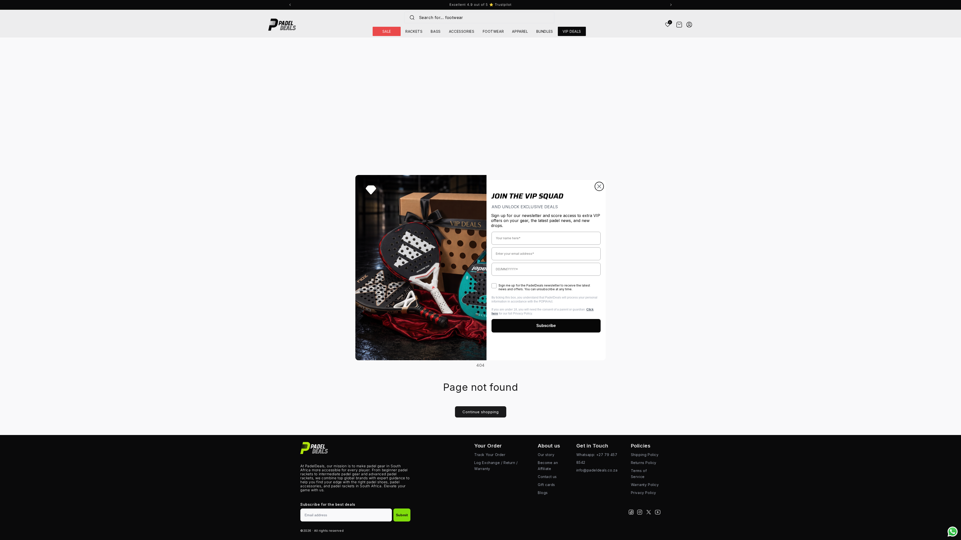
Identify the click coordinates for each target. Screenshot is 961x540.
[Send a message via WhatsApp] (952, 532)
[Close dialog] (599, 186)
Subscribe (546, 326)
